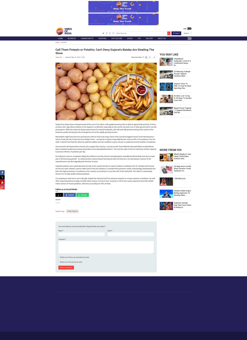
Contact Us (79, 335)
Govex (114, 296)
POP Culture (108, 296)
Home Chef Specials (134, 298)
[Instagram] (110, 33)
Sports (148, 323)
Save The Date (163, 298)
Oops (172, 308)
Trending (60, 298)
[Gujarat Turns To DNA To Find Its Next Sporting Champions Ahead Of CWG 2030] (166, 87)
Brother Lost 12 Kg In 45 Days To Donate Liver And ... (183, 98)
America (95, 298)
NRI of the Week (98, 303)
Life (145, 296)
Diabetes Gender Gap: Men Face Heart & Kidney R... (182, 205)
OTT (107, 303)
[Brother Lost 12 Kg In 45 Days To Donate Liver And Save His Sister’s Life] (166, 99)
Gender (148, 303)
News (85, 298)
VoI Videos (162, 303)
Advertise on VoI (175, 298)
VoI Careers (174, 313)
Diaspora (94, 296)
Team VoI (58, 57)
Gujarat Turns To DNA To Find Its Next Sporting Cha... (182, 86)
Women (148, 301)
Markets (73, 306)
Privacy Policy (97, 335)
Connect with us (180, 286)
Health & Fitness (151, 318)
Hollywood (109, 301)
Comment (62, 239)
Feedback (88, 335)
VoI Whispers (118, 301)
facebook (71, 195)
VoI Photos (163, 311)
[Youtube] (113, 33)
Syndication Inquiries (176, 311)
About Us (71, 335)
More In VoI (172, 296)
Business (72, 296)
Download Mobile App (180, 336)
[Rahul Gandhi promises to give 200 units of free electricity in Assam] (166, 157)
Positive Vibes (61, 313)
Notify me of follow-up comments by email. (74, 257)
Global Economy (76, 303)
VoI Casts (162, 306)
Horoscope (149, 298)
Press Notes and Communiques (180, 301)
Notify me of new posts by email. (71, 262)
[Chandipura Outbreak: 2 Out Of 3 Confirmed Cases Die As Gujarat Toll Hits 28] (166, 62)
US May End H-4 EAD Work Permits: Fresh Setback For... (182, 168)
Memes (161, 308)
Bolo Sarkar (118, 303)
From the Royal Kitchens (136, 301)
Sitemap (106, 335)
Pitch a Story (174, 306)
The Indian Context (63, 303)
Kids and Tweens (151, 320)
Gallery (159, 296)
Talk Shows (163, 301)
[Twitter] (103, 33)
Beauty (148, 325)
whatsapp (84, 195)
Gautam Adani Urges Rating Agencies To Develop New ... (182, 193)
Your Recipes (132, 303)
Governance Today (120, 298)
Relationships (150, 306)
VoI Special (61, 311)
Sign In (177, 33)
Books (108, 306)
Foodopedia (130, 296)
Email (110, 231)
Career (64, 335)
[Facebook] (107, 33)
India (72, 298)
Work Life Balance (151, 315)
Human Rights (86, 296)
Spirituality (149, 327)
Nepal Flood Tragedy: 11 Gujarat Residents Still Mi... (183, 110)
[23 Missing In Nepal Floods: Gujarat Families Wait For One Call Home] (166, 74)
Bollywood (109, 298)
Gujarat (64, 42)
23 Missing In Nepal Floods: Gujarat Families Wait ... (182, 73)
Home (57, 42)
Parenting (149, 308)
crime (59, 308)
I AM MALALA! (180, 178)
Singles (148, 313)
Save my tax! (75, 308)
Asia (94, 301)
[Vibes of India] (63, 31)
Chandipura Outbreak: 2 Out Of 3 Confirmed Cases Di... (182, 62)
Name (60, 231)
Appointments (118, 306)
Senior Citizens (150, 311)
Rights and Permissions (178, 315)
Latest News (61, 301)
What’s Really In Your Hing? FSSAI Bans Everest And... (182, 156)
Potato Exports (72, 211)
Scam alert (173, 303)
